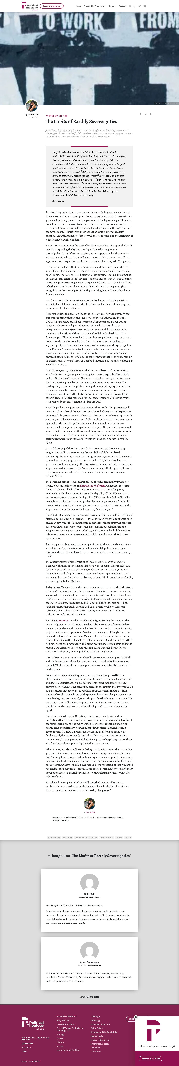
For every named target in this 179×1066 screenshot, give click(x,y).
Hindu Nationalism (81, 838)
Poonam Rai (33, 114)
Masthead (26, 1048)
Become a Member (51, 6)
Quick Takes (96, 1028)
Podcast (122, 6)
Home (78, 6)
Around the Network (94, 6)
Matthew (119, 838)
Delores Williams (54, 838)
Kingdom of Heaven (106, 838)
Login (24, 1052)
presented (63, 620)
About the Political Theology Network (35, 1039)
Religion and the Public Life (103, 1032)
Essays (60, 1038)
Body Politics (63, 1020)
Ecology (60, 1034)
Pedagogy (95, 1020)
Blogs (111, 6)
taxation (128, 838)
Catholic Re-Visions (66, 1024)
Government (67, 838)
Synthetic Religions (99, 1043)
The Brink (95, 1047)
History (60, 1042)
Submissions (27, 1044)
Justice (60, 1046)
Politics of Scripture (56, 116)
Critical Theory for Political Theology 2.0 (70, 1029)
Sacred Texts (96, 1036)
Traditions (95, 1051)
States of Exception (100, 1040)
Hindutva (94, 838)
